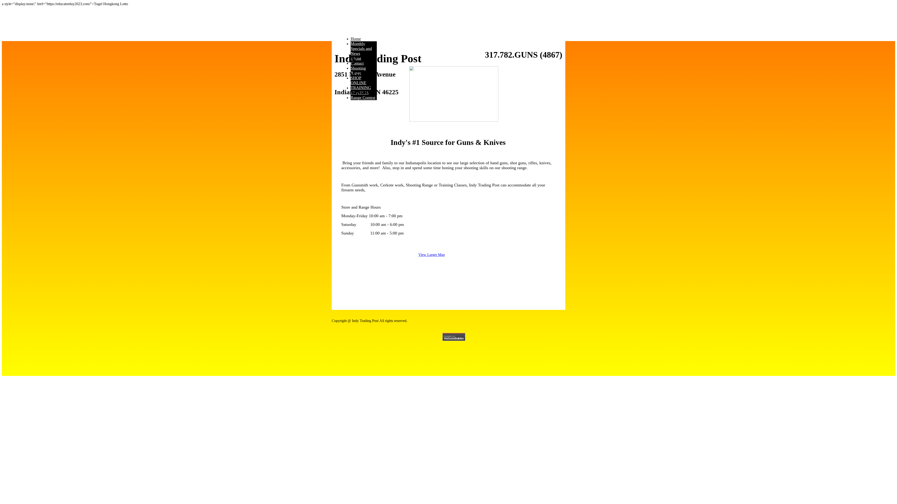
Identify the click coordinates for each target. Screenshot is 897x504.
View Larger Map (431, 255)
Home (356, 38)
